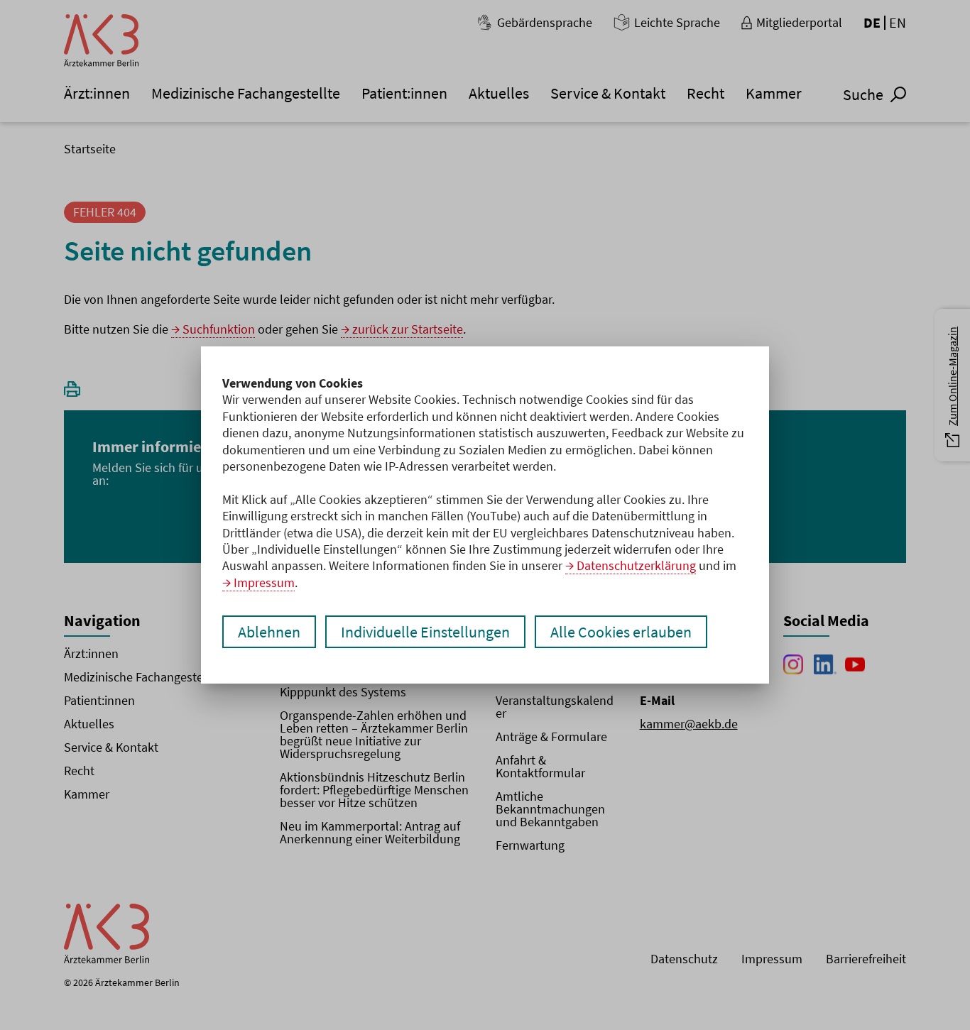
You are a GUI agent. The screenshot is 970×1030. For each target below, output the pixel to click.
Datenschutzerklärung (636, 565)
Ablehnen (269, 632)
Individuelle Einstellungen (425, 632)
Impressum (264, 582)
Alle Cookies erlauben (621, 632)
